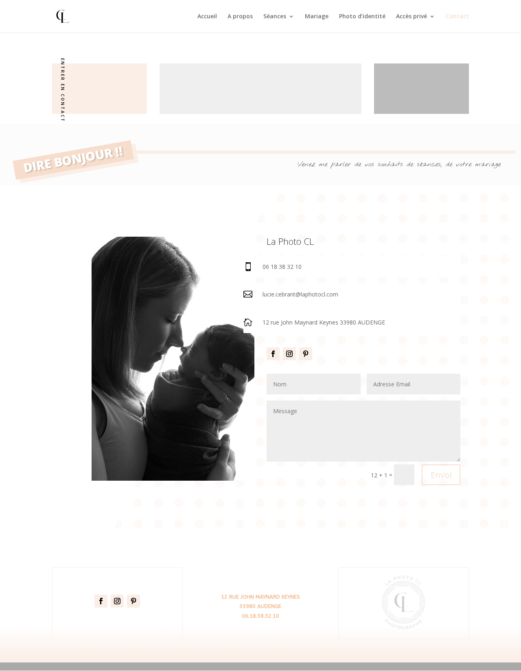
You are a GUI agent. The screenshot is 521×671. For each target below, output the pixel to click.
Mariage (316, 16)
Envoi (441, 474)
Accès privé (411, 16)
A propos (240, 16)
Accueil (207, 16)
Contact (457, 16)
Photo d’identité (362, 16)
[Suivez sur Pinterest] (305, 353)
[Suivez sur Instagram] (289, 353)
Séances (274, 16)
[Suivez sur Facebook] (273, 353)
